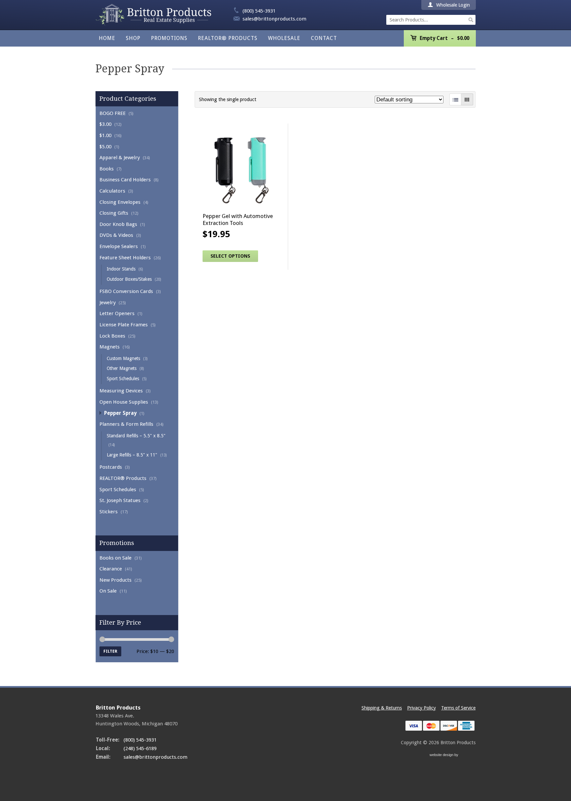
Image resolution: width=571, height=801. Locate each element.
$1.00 (105, 135)
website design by (444, 755)
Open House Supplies (123, 402)
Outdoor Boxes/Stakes (129, 279)
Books (106, 169)
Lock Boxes (112, 336)
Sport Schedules (123, 378)
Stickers (108, 512)
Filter (110, 651)
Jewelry (107, 303)
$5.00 (105, 147)
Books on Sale (115, 558)
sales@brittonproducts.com (274, 19)
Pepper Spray (120, 413)
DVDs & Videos (116, 235)
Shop (133, 38)
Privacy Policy (421, 707)
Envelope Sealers (118, 246)
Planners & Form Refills (126, 424)
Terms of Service (458, 707)
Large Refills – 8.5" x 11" (132, 454)
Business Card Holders (125, 180)
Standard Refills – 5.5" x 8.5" (136, 435)
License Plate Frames (123, 325)
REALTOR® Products (227, 38)
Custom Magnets (123, 358)
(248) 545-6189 (140, 748)
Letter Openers (116, 313)
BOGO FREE (112, 113)
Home (107, 38)
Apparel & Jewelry (119, 158)
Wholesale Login (452, 5)
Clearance (110, 569)
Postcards (110, 467)
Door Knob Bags (118, 224)
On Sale (108, 591)
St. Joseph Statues (119, 500)
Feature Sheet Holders (125, 258)
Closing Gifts (113, 213)
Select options (230, 256)
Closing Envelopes (119, 202)
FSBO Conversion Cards (126, 291)
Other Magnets (121, 368)
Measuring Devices (121, 391)
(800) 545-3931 (259, 11)
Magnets (109, 347)
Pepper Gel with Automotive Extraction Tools (238, 219)
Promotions (169, 38)
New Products (115, 580)
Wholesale (284, 38)
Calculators (112, 191)
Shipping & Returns (382, 707)
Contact (324, 38)
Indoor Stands (121, 269)
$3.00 (105, 124)
